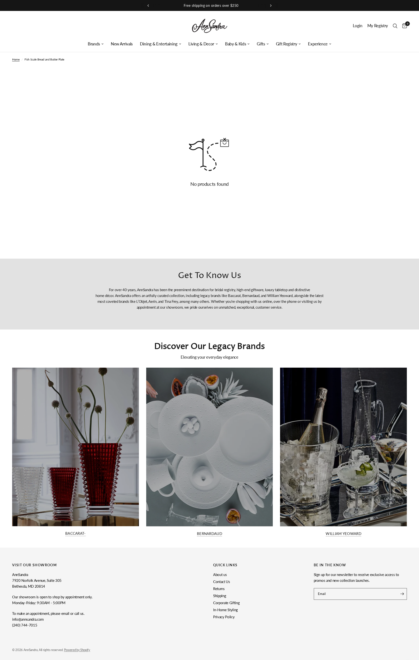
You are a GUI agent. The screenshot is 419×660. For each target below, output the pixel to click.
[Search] (395, 25)
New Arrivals (122, 44)
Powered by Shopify (77, 650)
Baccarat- (75, 533)
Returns (219, 588)
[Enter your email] (402, 594)
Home (16, 59)
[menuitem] (95, 44)
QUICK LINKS (225, 565)
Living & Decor (201, 44)
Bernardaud (209, 534)
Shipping (219, 595)
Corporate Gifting (226, 603)
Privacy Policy (223, 617)
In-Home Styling (225, 610)
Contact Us (221, 581)
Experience (318, 44)
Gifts (261, 44)
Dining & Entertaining (158, 44)
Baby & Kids (235, 44)
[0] (403, 25)
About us (220, 574)
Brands (94, 44)
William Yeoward (343, 534)
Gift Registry (286, 44)
